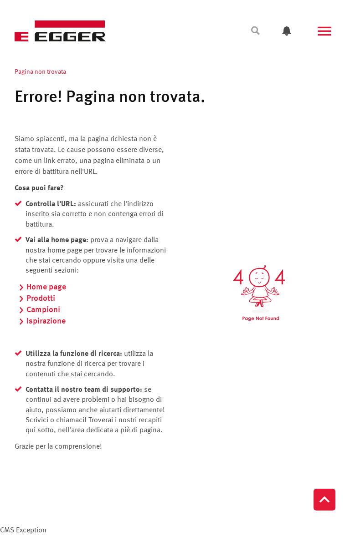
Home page (46, 287)
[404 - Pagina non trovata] (258, 293)
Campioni (43, 310)
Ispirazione (46, 321)
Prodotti (40, 298)
